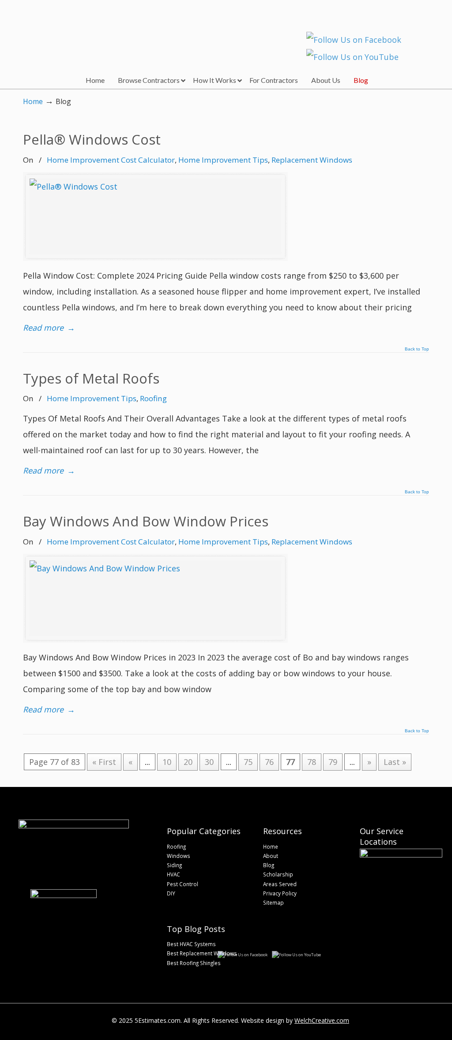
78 (311, 762)
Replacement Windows (311, 160)
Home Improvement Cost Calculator (111, 160)
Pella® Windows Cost (92, 139)
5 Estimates (79, 28)
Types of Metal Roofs (91, 378)
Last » (395, 762)
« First (104, 762)
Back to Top (417, 349)
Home (33, 101)
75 (248, 762)
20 (188, 762)
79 (332, 762)
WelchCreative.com (321, 1020)
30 (209, 762)
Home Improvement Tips (223, 160)
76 (269, 762)
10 (166, 762)
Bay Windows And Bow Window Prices (145, 521)
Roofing (153, 398)
